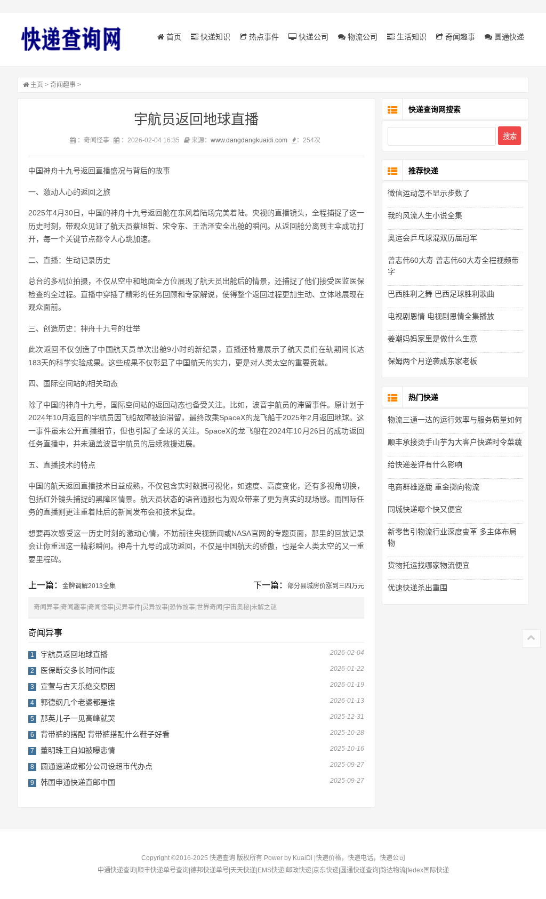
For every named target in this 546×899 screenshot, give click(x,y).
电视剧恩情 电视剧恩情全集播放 (441, 316)
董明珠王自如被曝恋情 (78, 750)
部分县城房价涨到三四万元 (325, 586)
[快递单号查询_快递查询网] (70, 38)
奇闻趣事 (459, 37)
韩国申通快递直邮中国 (78, 782)
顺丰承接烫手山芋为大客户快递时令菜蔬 (455, 442)
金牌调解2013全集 (89, 586)
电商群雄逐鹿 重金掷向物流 (433, 487)
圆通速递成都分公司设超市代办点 (96, 766)
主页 (36, 85)
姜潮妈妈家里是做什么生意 (432, 338)
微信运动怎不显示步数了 (429, 193)
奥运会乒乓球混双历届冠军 (432, 238)
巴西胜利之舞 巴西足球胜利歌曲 (441, 294)
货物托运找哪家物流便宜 (429, 565)
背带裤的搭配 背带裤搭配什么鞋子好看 (105, 734)
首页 (172, 37)
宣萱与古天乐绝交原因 (78, 686)
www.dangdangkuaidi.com (249, 140)
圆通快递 (508, 37)
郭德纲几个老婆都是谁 (78, 702)
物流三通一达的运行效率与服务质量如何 (455, 419)
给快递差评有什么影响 (425, 464)
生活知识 (411, 37)
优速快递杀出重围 (417, 587)
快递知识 (214, 37)
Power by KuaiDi (288, 858)
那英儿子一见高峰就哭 (78, 718)
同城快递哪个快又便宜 (425, 509)
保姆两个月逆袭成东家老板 (432, 361)
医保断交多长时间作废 (78, 670)
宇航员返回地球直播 (74, 654)
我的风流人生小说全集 (425, 215)
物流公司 (362, 37)
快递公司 (312, 37)
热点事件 (263, 37)
